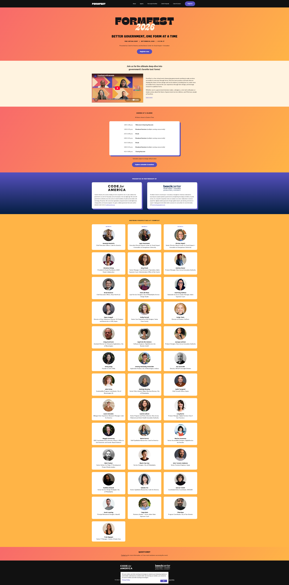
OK (164, 581)
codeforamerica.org (110, 204)
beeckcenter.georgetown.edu (158, 204)
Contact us (124, 555)
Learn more (149, 97)
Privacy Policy (126, 580)
